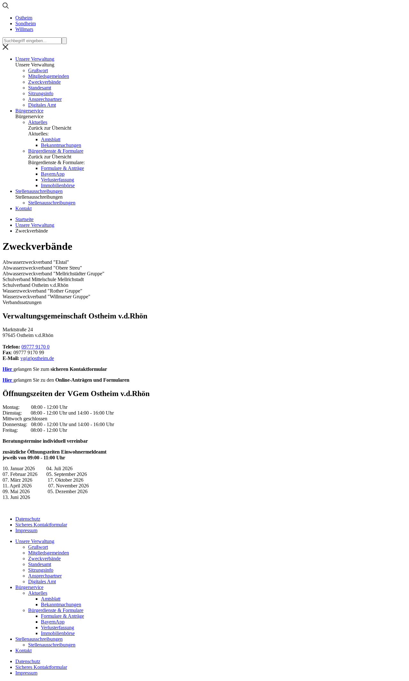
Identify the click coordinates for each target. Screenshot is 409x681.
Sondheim (25, 23)
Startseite (24, 219)
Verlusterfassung (57, 179)
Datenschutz (27, 519)
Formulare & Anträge (62, 168)
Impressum (26, 530)
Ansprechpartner (45, 99)
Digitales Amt (42, 105)
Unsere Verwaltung (34, 59)
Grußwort (38, 70)
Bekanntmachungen (61, 145)
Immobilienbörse (58, 185)
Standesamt (39, 87)
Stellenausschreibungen (39, 191)
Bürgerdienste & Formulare (55, 151)
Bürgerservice (29, 110)
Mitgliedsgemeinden (48, 76)
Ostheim (23, 17)
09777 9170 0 (35, 346)
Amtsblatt (50, 139)
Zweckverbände (44, 82)
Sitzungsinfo (40, 93)
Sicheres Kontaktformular (41, 524)
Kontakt (23, 208)
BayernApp (53, 174)
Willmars (24, 29)
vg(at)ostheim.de (37, 358)
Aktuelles (37, 122)
